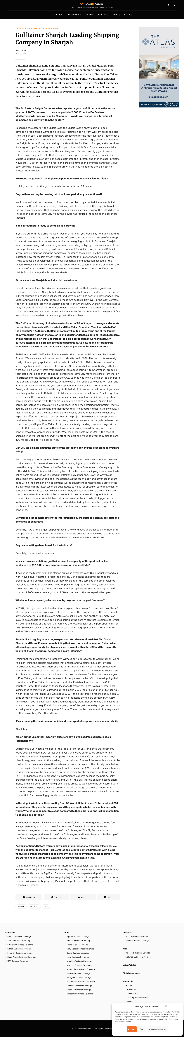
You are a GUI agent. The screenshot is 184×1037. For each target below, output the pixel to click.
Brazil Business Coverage (137, 936)
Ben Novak (21, 50)
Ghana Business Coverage (78, 945)
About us (129, 985)
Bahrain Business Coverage (19, 936)
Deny (142, 1029)
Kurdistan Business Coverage (20, 945)
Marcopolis (128, 981)
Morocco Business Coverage (79, 965)
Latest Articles (129, 965)
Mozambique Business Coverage (81, 969)
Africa (66, 932)
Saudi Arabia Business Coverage (21, 957)
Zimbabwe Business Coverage (80, 994)
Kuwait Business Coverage (19, 949)
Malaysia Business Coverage (138, 957)
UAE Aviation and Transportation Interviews (36, 28)
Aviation (21, 906)
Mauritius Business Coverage (79, 961)
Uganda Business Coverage (79, 990)
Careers (129, 1002)
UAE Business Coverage (17, 961)
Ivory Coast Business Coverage (80, 949)
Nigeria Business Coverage (78, 973)
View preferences (157, 1029)
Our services (131, 993)
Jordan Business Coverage (19, 940)
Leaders (116, 15)
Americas (127, 932)
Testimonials (131, 989)
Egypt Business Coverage (78, 936)
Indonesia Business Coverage (138, 953)
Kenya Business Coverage (78, 953)
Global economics (131, 973)
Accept (131, 1029)
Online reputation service (136, 997)
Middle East (10, 932)
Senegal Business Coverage (79, 977)
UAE (46, 906)
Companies (102, 15)
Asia (125, 949)
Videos (89, 15)
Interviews (73, 15)
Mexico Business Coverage (137, 940)
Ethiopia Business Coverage (79, 940)
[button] (166, 1006)
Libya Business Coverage (78, 957)
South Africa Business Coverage (81, 981)
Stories (128, 15)
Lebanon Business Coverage (19, 953)
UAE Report (58, 15)
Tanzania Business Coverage (79, 985)
